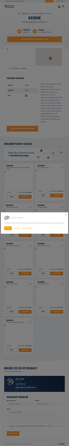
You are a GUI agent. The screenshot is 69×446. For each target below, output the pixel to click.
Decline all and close (27, 228)
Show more (17, 228)
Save (8, 228)
